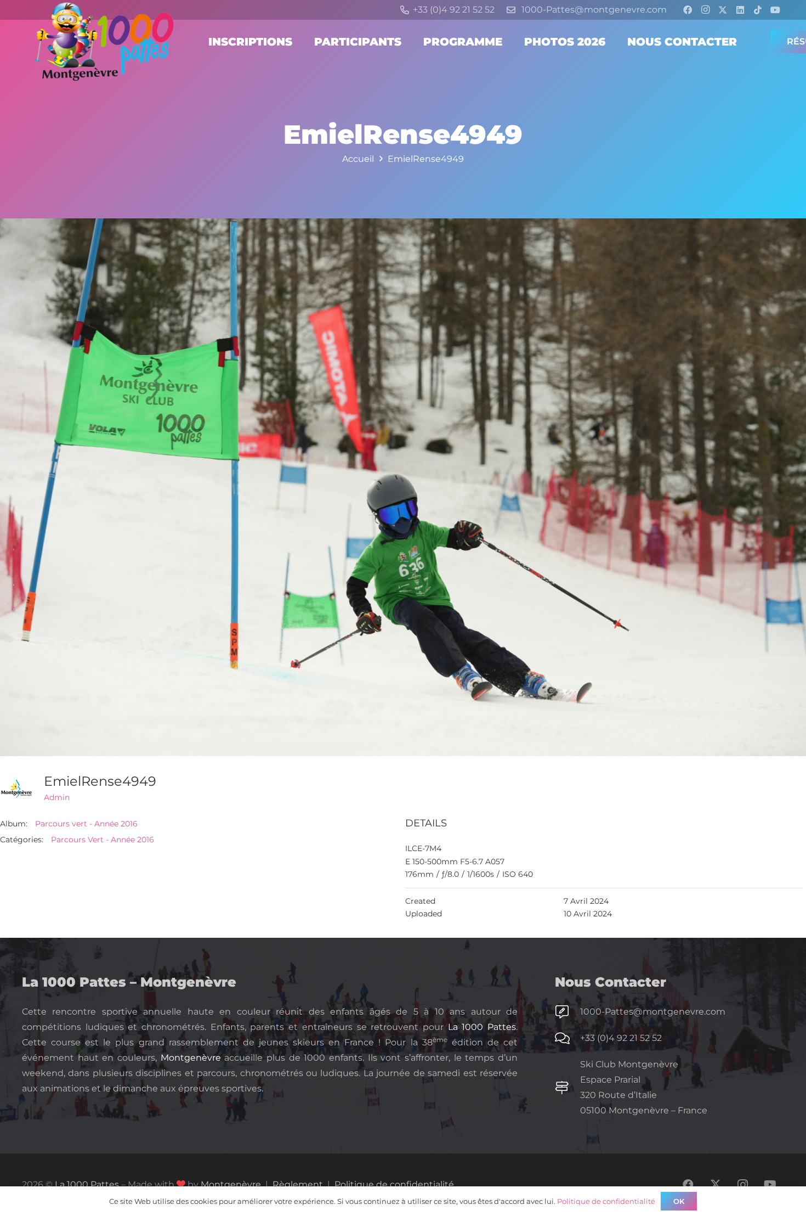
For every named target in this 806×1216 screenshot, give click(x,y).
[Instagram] (705, 10)
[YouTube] (775, 10)
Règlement (298, 1184)
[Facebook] (687, 10)
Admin (57, 797)
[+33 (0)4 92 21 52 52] (567, 1038)
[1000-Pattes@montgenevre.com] (567, 1011)
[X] (722, 10)
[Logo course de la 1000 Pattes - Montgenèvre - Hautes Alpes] (104, 42)
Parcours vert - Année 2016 (86, 824)
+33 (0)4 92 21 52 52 (621, 1038)
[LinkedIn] (740, 10)
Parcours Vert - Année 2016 (102, 840)
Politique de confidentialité (394, 1184)
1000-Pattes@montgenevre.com (652, 1011)
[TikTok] (758, 10)
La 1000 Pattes (482, 1027)
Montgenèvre (191, 1057)
